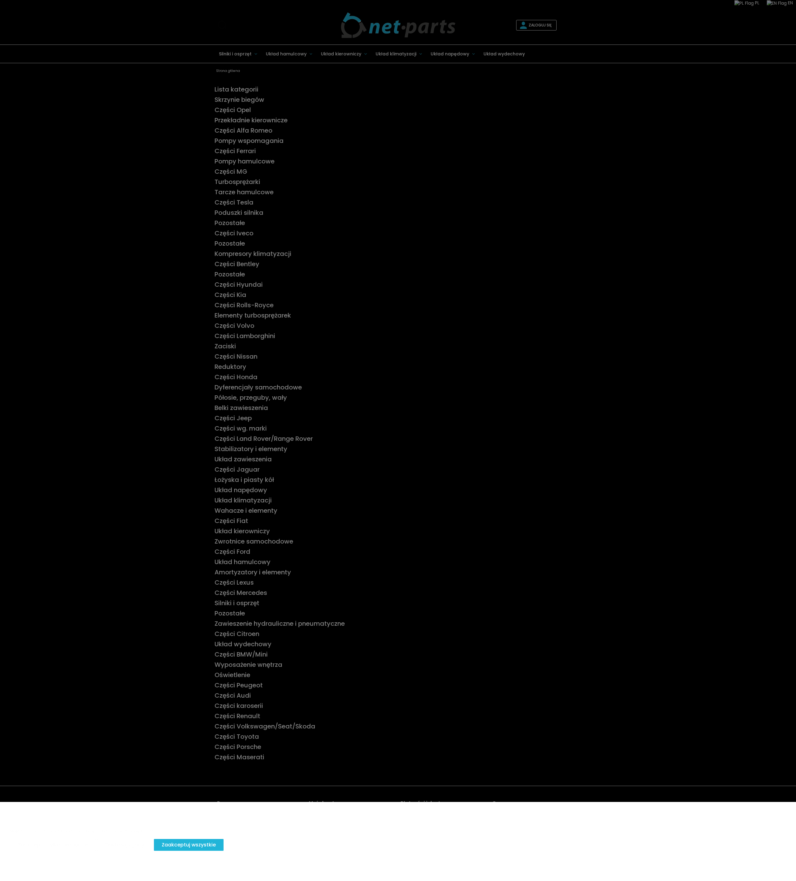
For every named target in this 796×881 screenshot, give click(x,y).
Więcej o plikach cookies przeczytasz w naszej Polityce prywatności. (83, 831)
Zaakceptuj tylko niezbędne (53, 844)
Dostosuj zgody (124, 844)
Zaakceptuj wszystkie (189, 844)
